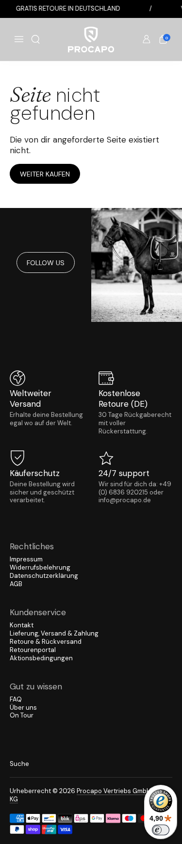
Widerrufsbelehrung (40, 567)
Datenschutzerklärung (44, 576)
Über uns (23, 707)
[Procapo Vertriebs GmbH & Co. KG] (91, 39)
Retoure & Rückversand (46, 641)
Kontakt (21, 625)
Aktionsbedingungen (41, 658)
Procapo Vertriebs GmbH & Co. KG (89, 795)
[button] (35, 39)
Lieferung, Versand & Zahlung (54, 633)
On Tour (21, 715)
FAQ (16, 699)
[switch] (160, 830)
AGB (16, 584)
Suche (19, 764)
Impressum (26, 559)
